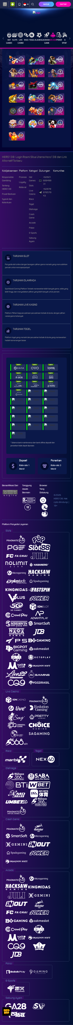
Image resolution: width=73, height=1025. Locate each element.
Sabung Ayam (32, 239)
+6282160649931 (47, 180)
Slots (14, 40)
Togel (31, 40)
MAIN (17, 59)
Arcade (53, 40)
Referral (22, 187)
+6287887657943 (47, 192)
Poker (59, 40)
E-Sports (65, 41)
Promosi (23, 177)
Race (26, 40)
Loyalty (22, 182)
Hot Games (9, 41)
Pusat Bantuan (9, 194)
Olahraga (39, 40)
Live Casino (21, 41)
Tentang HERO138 (6, 187)
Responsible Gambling (8, 179)
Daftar (63, 4)
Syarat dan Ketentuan (7, 201)
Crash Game (47, 41)
